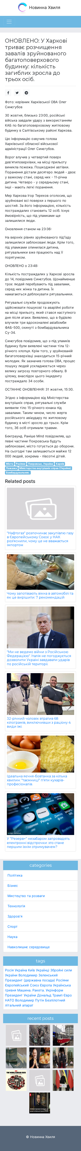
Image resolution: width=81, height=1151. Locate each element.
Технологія (16, 906)
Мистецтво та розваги (26, 896)
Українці (42, 970)
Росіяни (20, 463)
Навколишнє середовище (28, 947)
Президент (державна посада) (30, 980)
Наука (12, 937)
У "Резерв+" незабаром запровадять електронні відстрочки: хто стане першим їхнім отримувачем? (38, 843)
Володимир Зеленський (38, 975)
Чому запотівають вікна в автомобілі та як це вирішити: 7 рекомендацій (40, 595)
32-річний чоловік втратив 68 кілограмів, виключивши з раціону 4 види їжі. (39, 722)
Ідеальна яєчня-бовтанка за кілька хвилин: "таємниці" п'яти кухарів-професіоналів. (37, 780)
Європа (46, 985)
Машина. (24, 990)
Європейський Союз (22, 985)
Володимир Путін (29, 1000)
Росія (9, 970)
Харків (60, 463)
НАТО (9, 1000)
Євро (68, 995)
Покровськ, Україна (40, 463)
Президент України (20, 995)
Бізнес (12, 885)
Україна (21, 970)
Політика (14, 875)
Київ (31, 970)
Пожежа (11, 468)
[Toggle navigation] (9, 22)
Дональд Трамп (50, 995)
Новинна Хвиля (44, 7)
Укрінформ (54, 990)
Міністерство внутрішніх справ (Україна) (45, 468)
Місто (9, 463)
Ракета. (38, 990)
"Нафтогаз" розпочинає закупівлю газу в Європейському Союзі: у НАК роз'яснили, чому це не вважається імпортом (40, 539)
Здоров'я (14, 916)
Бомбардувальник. (18, 472)
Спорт (12, 926)
